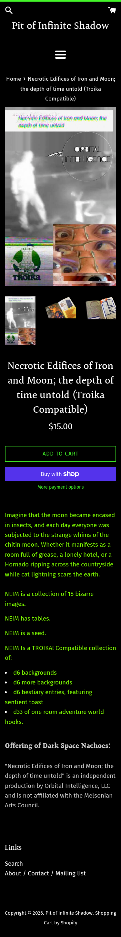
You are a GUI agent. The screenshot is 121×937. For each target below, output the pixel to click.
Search (14, 863)
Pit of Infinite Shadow (60, 26)
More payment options (60, 487)
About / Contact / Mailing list (45, 873)
